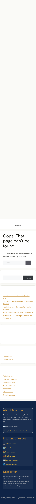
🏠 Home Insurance (9, 452)
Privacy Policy (8, 431)
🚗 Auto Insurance (9, 444)
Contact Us (18, 431)
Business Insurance (10, 379)
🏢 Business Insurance (10, 460)
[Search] (28, 263)
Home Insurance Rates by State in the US (18, 312)
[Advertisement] (18, 18)
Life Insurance (8, 392)
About (24, 431)
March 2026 (7, 356)
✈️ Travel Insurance (10, 464)
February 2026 (8, 359)
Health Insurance (9, 382)
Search (5, 274)
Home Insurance (9, 385)
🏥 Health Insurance (10, 448)
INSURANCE (7, 389)
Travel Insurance (9, 395)
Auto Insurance (8, 376)
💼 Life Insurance (9, 456)
